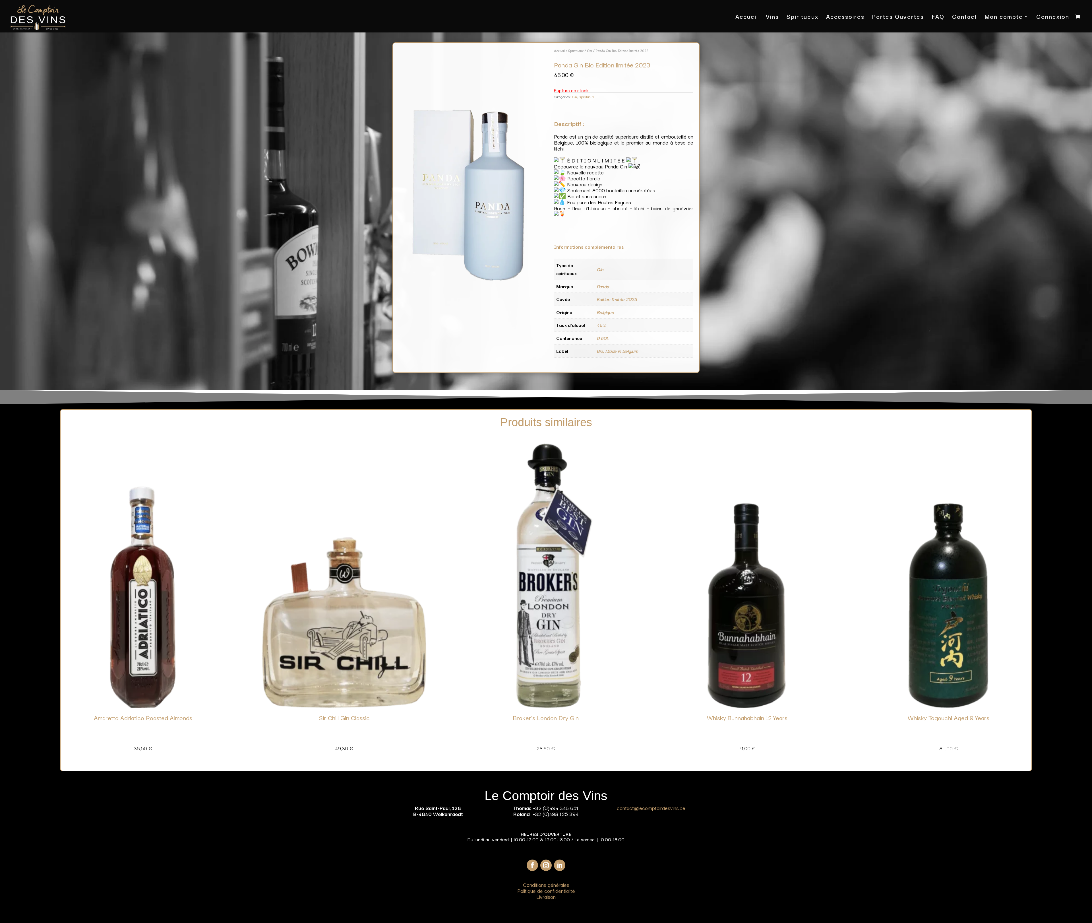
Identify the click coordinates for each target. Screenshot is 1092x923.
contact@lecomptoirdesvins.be (651, 808)
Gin (589, 50)
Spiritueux (802, 17)
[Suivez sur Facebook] (532, 865)
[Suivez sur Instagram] (546, 865)
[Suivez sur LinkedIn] (559, 865)
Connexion (1052, 17)
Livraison (546, 897)
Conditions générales (546, 885)
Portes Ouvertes (898, 17)
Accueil (746, 17)
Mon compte (1004, 17)
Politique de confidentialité (546, 891)
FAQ (938, 17)
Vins (772, 17)
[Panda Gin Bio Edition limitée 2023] (468, 279)
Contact (964, 17)
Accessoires (845, 17)
